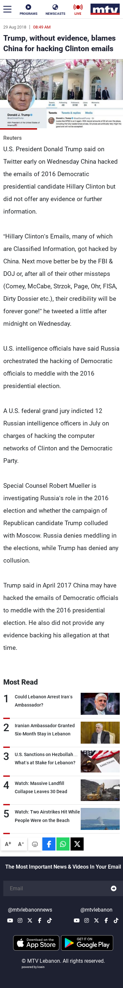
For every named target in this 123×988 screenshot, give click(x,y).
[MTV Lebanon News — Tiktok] (49, 920)
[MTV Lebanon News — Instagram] (20, 920)
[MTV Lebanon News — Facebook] (40, 920)
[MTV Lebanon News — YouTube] (10, 920)
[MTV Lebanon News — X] (30, 920)
